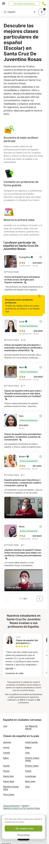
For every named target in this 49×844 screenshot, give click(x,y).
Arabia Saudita (31, 742)
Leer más (9, 668)
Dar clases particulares (24, 3)
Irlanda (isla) (8, 776)
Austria (6, 747)
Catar (27, 753)
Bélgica (28, 747)
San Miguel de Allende (31, 727)
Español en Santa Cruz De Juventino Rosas (21, 808)
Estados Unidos (32, 766)
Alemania (7, 742)
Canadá (6, 753)
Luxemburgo (30, 776)
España (6, 766)
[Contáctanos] (44, 3)
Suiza (27, 786)
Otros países (8, 794)
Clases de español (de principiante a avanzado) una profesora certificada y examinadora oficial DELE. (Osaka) (27, 641)
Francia (28, 771)
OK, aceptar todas (24, 828)
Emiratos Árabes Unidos (32, 759)
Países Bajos (8, 781)
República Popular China (11, 787)
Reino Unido (30, 781)
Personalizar (23, 835)
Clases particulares (11, 806)
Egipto (6, 758)
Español (25, 806)
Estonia (6, 771)
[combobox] (19, 12)
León (5, 726)
